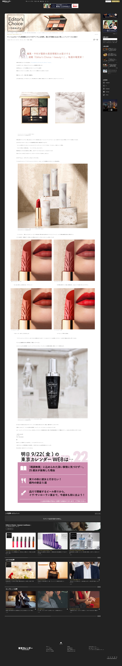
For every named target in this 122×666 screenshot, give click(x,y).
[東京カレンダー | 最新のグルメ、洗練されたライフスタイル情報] (14, 1)
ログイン (108, 1)
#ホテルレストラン (109, 42)
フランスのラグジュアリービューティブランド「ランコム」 (41, 62)
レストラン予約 (30, 1)
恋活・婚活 (37, 1)
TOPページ (48, 646)
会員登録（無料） (115, 1)
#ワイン (104, 42)
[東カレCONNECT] (61, 6)
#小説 (113, 42)
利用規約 (68, 646)
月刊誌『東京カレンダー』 (93, 646)
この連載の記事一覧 (10, 528)
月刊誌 (42, 1)
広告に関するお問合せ (49, 649)
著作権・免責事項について (71, 649)
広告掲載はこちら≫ (115, 33)
